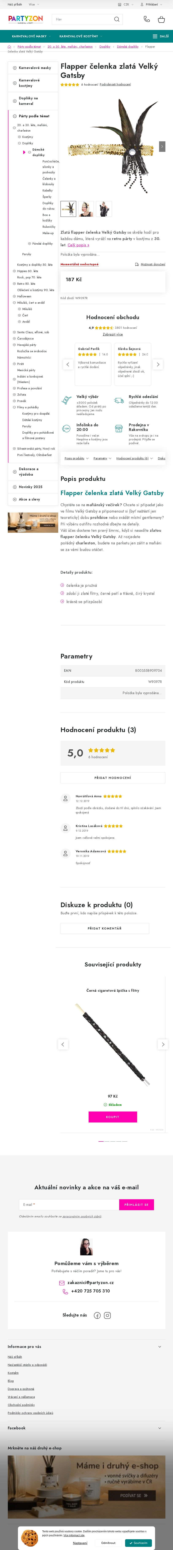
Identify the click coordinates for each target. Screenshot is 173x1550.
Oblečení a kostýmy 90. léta (35, 290)
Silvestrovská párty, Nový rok (36, 449)
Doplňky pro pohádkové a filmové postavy (38, 435)
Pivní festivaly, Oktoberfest (34, 455)
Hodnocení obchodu (112, 317)
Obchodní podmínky (21, 1405)
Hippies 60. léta (27, 271)
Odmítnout (108, 1543)
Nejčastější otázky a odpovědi (27, 1365)
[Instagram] (107, 1315)
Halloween (24, 296)
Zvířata (21, 395)
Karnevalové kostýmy (29, 83)
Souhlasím (140, 1543)
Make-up (48, 233)
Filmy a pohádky (28, 407)
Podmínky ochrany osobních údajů (30, 1413)
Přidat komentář (105, 928)
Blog (11, 1381)
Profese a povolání (29, 388)
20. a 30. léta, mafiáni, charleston (32, 128)
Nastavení (80, 1543)
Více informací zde (74, 1535)
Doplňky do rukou (49, 206)
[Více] (161, 36)
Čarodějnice (25, 338)
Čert (25, 315)
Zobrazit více (113, 334)
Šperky (47, 197)
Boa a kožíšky (47, 218)
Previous (68, 364)
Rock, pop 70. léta (29, 277)
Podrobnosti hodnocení (115, 84)
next (163, 1044)
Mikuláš (27, 309)
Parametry (100, 458)
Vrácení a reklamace (21, 1397)
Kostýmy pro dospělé (36, 413)
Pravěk (21, 401)
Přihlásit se (136, 1205)
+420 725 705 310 (148, 19)
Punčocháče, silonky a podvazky (50, 166)
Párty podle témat (34, 116)
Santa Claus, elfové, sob (33, 332)
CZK (126, 4)
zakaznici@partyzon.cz (91, 1283)
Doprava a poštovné (21, 1389)
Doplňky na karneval (28, 101)
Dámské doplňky (38, 152)
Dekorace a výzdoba (29, 472)
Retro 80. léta (26, 284)
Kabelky (48, 190)
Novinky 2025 (31, 486)
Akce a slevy (29, 499)
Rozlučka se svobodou (32, 351)
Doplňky (27, 143)
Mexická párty (26, 370)
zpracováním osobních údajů (81, 1216)
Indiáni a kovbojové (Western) (30, 379)
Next (158, 364)
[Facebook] (97, 1315)
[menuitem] (31, 36)
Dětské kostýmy (32, 420)
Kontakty (13, 1373)
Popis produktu (74, 458)
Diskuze (163, 458)
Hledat (117, 19)
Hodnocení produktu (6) (132, 458)
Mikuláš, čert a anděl (31, 303)
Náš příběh (15, 4)
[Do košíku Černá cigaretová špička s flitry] (113, 1117)
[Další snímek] (162, 146)
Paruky (26, 254)
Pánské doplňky (42, 243)
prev (63, 1044)
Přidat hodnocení (113, 778)
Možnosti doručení (153, 264)
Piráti (20, 364)
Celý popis (77, 245)
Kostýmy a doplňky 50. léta (35, 265)
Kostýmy (27, 137)
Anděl (26, 322)
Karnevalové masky (35, 67)
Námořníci (24, 357)
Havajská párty (26, 345)
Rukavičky (49, 227)
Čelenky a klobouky (49, 181)
